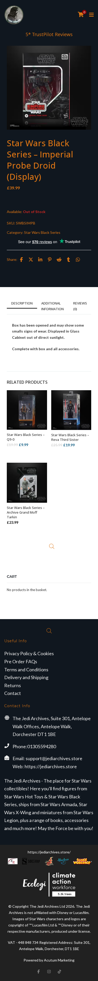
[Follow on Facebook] (38, 971)
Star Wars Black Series (42, 232)
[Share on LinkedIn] (40, 259)
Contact (12, 693)
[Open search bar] (51, 546)
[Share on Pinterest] (49, 259)
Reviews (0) (80, 306)
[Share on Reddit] (59, 259)
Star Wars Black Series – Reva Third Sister (70, 437)
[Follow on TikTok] (59, 971)
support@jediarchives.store (54, 758)
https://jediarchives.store (51, 766)
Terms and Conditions (26, 669)
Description (22, 303)
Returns (12, 685)
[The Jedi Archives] (14, 15)
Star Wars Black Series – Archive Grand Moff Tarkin (26, 512)
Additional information (52, 306)
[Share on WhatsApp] (78, 259)
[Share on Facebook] (21, 259)
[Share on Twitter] (31, 259)
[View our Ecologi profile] (49, 884)
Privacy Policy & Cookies (29, 653)
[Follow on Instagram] (49, 971)
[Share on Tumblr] (68, 259)
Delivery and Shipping (26, 677)
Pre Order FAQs (20, 661)
